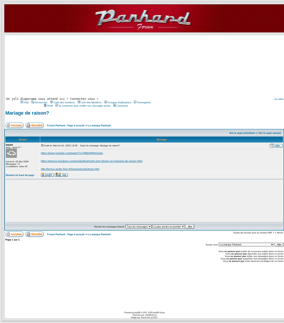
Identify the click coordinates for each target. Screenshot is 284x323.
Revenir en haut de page (20, 175)
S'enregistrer (144, 102)
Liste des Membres (91, 102)
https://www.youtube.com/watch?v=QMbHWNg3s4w (72, 153)
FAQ (26, 102)
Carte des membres (64, 102)
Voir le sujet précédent (242, 133)
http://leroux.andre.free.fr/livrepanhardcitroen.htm (70, 169)
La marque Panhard (99, 125)
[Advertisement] (85, 66)
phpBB (137, 312)
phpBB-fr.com (150, 315)
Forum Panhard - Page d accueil (65, 125)
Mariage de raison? (27, 113)
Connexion (122, 105)
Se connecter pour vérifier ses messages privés (84, 105)
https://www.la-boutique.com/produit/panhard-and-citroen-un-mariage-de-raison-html (91, 161)
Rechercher (41, 102)
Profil (50, 105)
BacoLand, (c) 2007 (149, 317)
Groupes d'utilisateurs (119, 102)
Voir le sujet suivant (269, 133)
